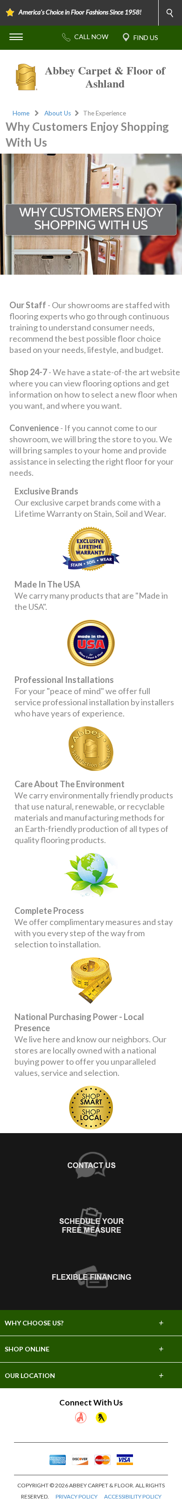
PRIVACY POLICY (77, 1496)
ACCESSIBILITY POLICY (132, 1496)
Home (21, 113)
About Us (57, 113)
